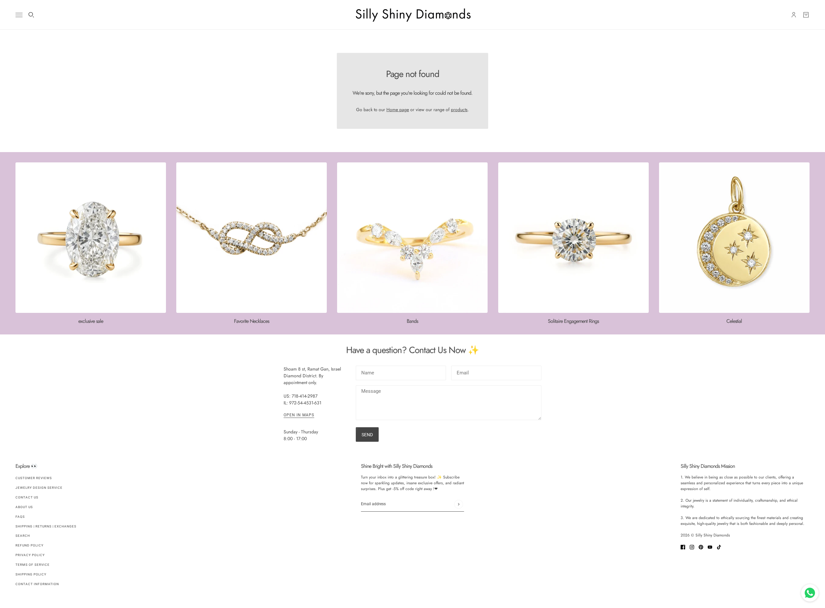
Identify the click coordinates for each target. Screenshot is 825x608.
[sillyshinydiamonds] (412, 14)
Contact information (37, 584)
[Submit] (458, 504)
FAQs (20, 516)
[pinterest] (701, 547)
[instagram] (692, 547)
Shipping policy (30, 574)
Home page (397, 109)
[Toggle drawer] (19, 15)
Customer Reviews (33, 478)
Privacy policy (30, 555)
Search (22, 535)
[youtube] (710, 547)
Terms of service (32, 564)
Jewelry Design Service (39, 487)
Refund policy (29, 545)
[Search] (31, 14)
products (459, 109)
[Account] (793, 14)
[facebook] (683, 547)
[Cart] (806, 14)
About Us (24, 507)
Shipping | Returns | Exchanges (45, 526)
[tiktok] (719, 547)
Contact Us (26, 497)
